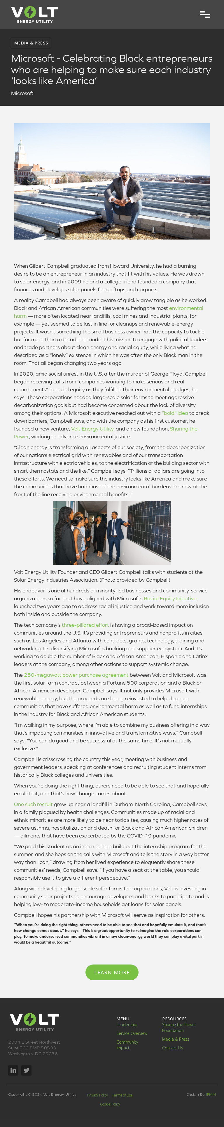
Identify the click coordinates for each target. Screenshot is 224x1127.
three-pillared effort (85, 625)
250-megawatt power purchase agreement (76, 675)
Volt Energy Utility (92, 429)
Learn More (112, 972)
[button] (205, 14)
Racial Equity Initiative (170, 598)
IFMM (210, 1094)
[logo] (34, 14)
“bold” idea (175, 413)
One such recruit (33, 804)
